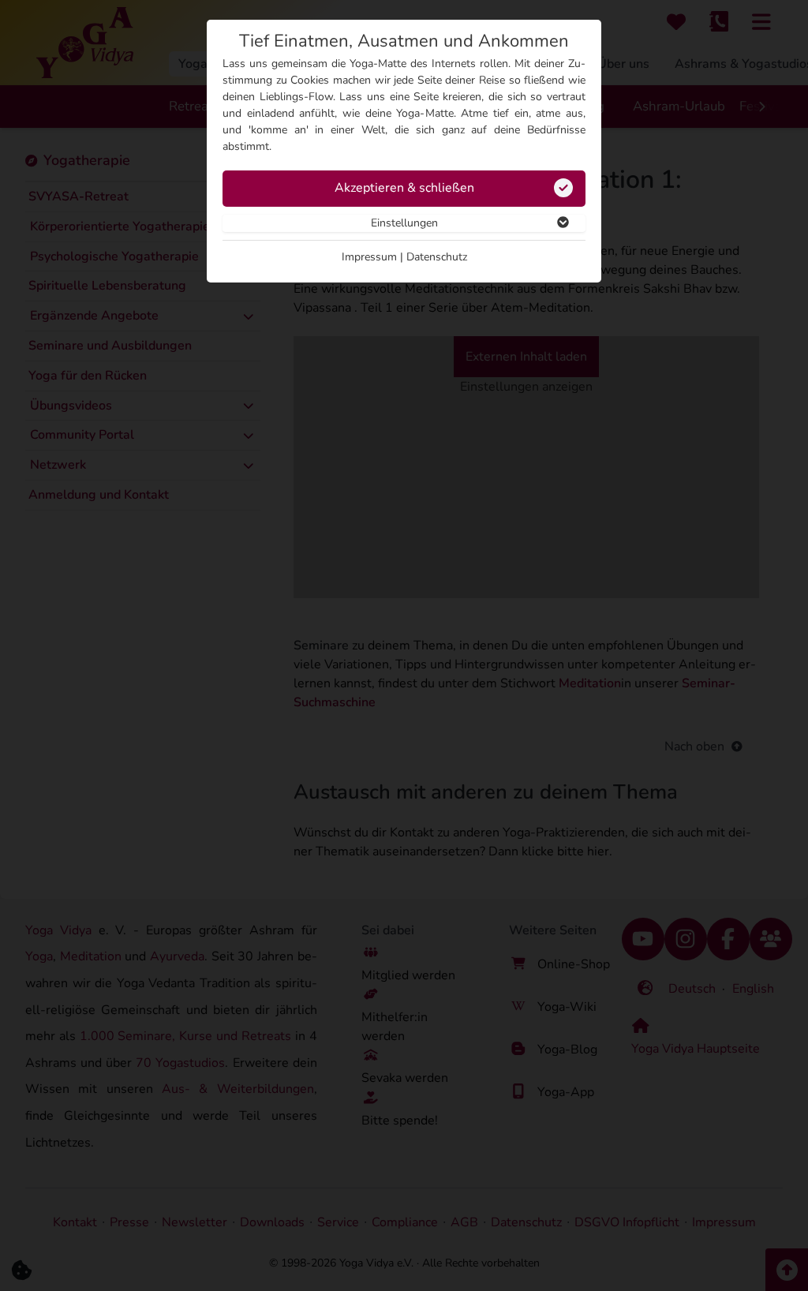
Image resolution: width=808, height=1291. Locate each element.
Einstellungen (404, 222)
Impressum (369, 256)
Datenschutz (436, 256)
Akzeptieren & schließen (404, 187)
